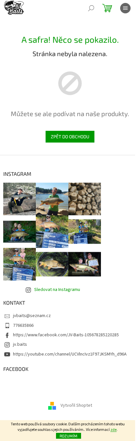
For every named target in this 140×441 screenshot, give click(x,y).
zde (113, 430)
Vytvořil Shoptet (76, 406)
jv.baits (20, 344)
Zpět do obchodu (70, 136)
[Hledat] (91, 8)
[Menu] (125, 8)
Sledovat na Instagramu (57, 289)
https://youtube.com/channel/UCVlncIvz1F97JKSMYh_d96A (70, 354)
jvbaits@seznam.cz (32, 315)
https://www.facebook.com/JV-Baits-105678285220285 (66, 335)
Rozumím (68, 435)
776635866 (23, 325)
